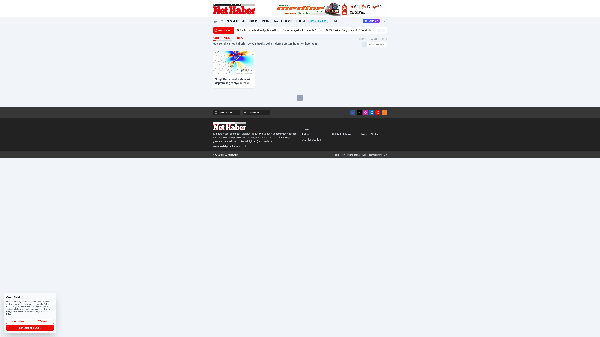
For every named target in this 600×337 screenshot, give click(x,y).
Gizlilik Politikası (341, 134)
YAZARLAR (253, 112)
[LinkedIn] (371, 112)
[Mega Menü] (215, 21)
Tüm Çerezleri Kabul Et (30, 328)
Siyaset (277, 21)
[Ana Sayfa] (222, 21)
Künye (306, 129)
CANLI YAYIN (225, 112)
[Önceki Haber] (379, 30)
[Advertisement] (198, 71)
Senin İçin (373, 21)
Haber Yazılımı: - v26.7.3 (360, 155)
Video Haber (249, 21)
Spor (288, 21)
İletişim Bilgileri (370, 134)
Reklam (306, 134)
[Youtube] (377, 112)
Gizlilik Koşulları (311, 139)
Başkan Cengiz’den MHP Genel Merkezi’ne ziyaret (356, 30)
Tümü (335, 21)
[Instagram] (365, 112)
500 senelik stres (378, 39)
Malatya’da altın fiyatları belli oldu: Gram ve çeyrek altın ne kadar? (276, 30)
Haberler (362, 39)
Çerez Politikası (17, 321)
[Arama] (385, 21)
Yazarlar (232, 21)
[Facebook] (352, 112)
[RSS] (384, 112)
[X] (359, 112)
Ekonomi (300, 21)
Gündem (265, 21)
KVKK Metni (42, 321)
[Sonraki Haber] (383, 30)
